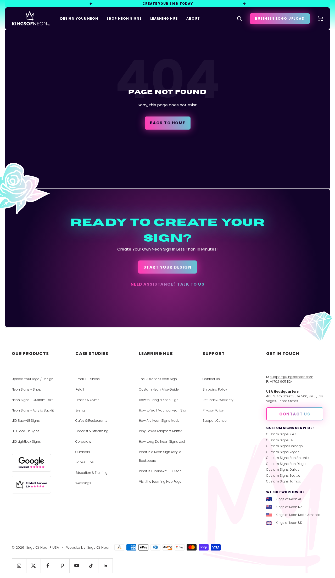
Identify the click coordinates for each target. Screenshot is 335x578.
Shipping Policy (215, 389)
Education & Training (91, 472)
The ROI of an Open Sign (158, 379)
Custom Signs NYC (281, 434)
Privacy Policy (213, 410)
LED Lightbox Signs (26, 441)
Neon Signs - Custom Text (32, 400)
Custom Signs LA (279, 440)
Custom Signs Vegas (282, 452)
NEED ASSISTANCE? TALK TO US (168, 284)
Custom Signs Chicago (284, 446)
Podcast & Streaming (91, 431)
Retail (79, 389)
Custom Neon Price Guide (159, 389)
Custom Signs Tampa (283, 481)
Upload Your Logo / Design (32, 379)
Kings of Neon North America (298, 515)
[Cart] (320, 18)
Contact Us (211, 379)
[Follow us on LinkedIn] (105, 565)
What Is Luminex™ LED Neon (160, 471)
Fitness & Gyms (87, 400)
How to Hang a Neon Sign (158, 400)
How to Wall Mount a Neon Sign (163, 410)
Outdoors (82, 452)
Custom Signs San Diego (286, 464)
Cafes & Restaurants (91, 420)
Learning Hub (164, 18)
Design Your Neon (79, 18)
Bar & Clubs (84, 462)
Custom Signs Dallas (282, 469)
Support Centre (215, 420)
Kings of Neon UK (289, 522)
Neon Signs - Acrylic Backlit (33, 410)
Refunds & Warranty (218, 400)
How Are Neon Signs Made (159, 420)
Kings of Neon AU (289, 499)
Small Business (87, 379)
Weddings (83, 483)
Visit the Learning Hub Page (160, 481)
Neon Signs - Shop (26, 389)
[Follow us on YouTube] (76, 565)
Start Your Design (167, 267)
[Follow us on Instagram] (19, 565)
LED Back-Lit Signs (26, 420)
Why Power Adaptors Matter (160, 431)
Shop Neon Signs (124, 18)
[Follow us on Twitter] (33, 565)
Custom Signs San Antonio (287, 457)
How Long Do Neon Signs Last (162, 441)
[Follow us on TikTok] (91, 565)
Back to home (167, 123)
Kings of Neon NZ (289, 507)
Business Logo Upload (280, 18)
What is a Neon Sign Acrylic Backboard (160, 456)
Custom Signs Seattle (283, 475)
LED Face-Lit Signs (26, 431)
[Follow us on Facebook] (48, 565)
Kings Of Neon (98, 547)
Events (80, 410)
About (193, 18)
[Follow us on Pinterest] (62, 565)
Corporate (83, 441)
